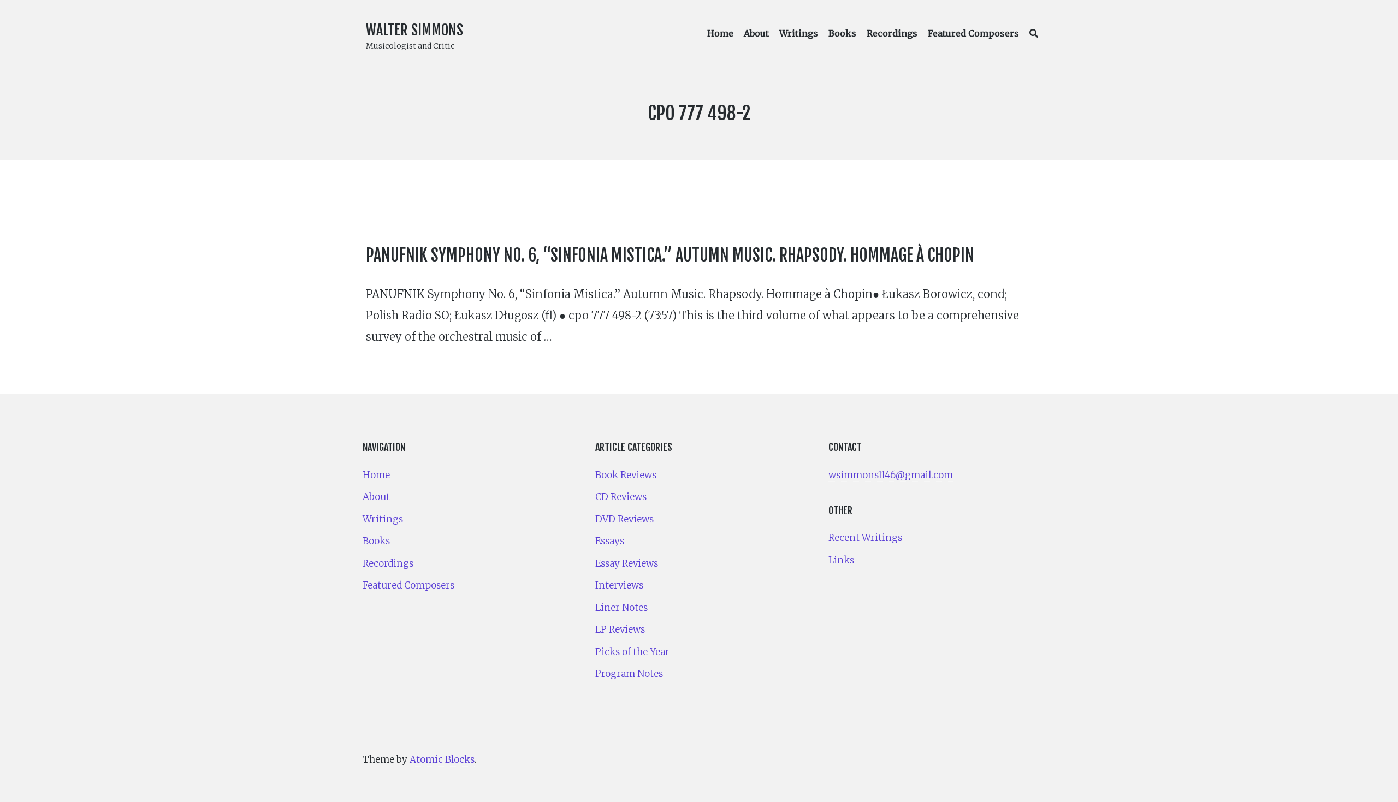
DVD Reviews (624, 519)
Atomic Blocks (442, 759)
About (756, 33)
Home (720, 33)
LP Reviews (620, 629)
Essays (609, 541)
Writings (798, 33)
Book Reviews (625, 475)
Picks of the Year (632, 652)
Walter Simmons (414, 30)
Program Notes (629, 674)
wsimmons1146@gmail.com (890, 475)
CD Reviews (621, 497)
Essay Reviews (626, 563)
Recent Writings (865, 538)
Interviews (619, 585)
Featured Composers (973, 33)
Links (841, 560)
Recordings (892, 33)
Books (842, 33)
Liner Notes (621, 608)
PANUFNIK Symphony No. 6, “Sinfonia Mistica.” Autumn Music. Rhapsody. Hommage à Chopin (670, 255)
